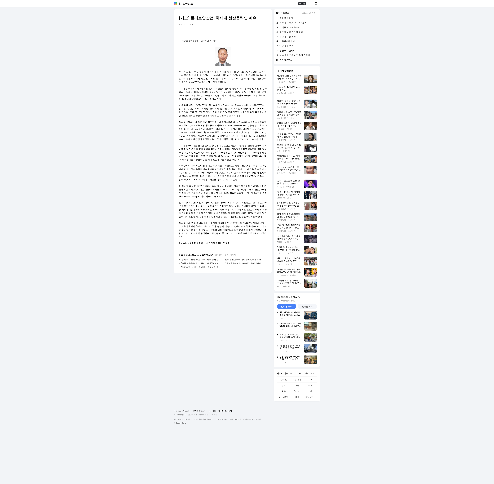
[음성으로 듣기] (248, 31)
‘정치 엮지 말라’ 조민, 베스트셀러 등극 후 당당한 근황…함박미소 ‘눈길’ (201, 259)
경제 (283, 385)
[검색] (317, 3)
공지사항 (212, 411)
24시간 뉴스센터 (199, 411)
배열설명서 (310, 397)
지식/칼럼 (283, 397)
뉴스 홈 (283, 379)
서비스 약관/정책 (225, 411)
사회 (310, 379)
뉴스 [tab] (300, 373)
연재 (297, 397)
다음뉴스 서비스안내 (182, 411)
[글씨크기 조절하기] (258, 31)
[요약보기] (243, 31)
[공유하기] (310, 3)
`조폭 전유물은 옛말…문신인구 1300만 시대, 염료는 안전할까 (201, 263)
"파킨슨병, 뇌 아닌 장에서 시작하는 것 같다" (201, 267)
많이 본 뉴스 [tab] (286, 306)
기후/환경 (296, 379)
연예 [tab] (306, 373)
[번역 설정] (253, 31)
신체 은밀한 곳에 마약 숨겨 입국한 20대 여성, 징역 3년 (245, 259)
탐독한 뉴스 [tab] (307, 306)
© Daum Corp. (180, 423)
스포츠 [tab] (313, 373)
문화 (283, 391)
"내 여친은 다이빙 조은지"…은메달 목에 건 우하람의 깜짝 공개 (245, 263)
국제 (310, 385)
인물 (310, 391)
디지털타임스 (185, 3)
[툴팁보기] (317, 13)
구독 (303, 3)
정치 (297, 385)
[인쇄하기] (264, 31)
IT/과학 (297, 391)
